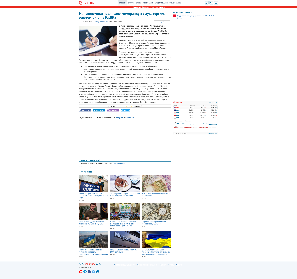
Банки (138, 3)
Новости (122, 3)
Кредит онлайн (161, 3)
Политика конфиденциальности (124, 265)
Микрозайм (148, 3)
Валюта (131, 3)
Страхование (175, 3)
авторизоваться (119, 163)
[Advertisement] (125, 140)
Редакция (163, 265)
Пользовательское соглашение (147, 265)
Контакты (171, 265)
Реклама (179, 265)
